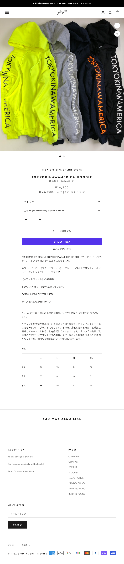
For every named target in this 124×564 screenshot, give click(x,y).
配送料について (54, 192)
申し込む (17, 524)
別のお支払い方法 (62, 249)
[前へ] (53, 156)
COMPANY (73, 456)
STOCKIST (73, 472)
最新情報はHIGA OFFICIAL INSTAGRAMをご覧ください (62, 3)
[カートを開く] (117, 12)
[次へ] (70, 156)
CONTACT (73, 461)
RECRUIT (72, 467)
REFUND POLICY (76, 494)
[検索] (110, 12)
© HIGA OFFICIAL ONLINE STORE (27, 554)
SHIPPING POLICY (77, 488)
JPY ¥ (11, 545)
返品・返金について (74, 192)
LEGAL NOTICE (76, 477)
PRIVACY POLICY (76, 483)
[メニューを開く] (7, 12)
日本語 (24, 545)
